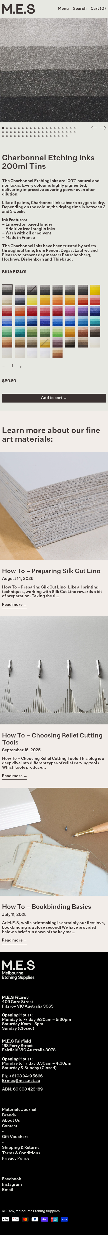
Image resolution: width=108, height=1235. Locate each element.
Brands (9, 1115)
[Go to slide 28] (35, 132)
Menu (63, 9)
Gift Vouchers (15, 1137)
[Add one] (20, 366)
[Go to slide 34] (59, 132)
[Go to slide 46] (31, 136)
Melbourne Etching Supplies (38, 1211)
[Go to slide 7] (27, 128)
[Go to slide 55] (67, 136)
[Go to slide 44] (23, 136)
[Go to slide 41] (11, 136)
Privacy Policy (15, 1159)
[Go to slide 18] (71, 128)
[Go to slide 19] (75, 128)
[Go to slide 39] (3, 136)
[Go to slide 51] (51, 136)
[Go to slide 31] (47, 132)
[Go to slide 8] (31, 128)
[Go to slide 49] (43, 136)
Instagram (12, 1185)
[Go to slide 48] (39, 136)
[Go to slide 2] (7, 128)
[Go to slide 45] (27, 136)
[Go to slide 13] (51, 128)
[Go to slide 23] (15, 132)
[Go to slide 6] (23, 128)
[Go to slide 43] (19, 136)
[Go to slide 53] (59, 136)
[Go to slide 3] (11, 128)
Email (7, 1190)
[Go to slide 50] (47, 136)
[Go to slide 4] (15, 128)
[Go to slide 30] (43, 132)
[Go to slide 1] (3, 128)
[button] (80, 9)
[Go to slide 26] (27, 132)
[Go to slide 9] (35, 128)
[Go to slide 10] (39, 128)
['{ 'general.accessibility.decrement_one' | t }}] (3, 366)
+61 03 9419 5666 (26, 1076)
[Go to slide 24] (19, 132)
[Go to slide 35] (63, 132)
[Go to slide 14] (55, 128)
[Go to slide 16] (63, 128)
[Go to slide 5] (19, 128)
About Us (11, 1121)
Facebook (11, 1179)
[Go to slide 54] (63, 136)
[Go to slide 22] (11, 132)
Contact (9, 1126)
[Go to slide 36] (67, 132)
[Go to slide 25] (23, 132)
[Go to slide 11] (43, 128)
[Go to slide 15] (59, 128)
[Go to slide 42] (15, 136)
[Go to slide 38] (75, 132)
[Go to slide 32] (51, 132)
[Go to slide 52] (55, 136)
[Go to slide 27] (31, 132)
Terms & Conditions (21, 1153)
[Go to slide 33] (55, 132)
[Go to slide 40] (7, 136)
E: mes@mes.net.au (21, 1081)
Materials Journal (19, 1110)
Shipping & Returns (20, 1148)
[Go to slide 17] (67, 128)
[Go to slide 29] (39, 132)
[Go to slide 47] (35, 136)
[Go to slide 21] (7, 132)
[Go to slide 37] (71, 132)
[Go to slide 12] (47, 128)
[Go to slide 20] (3, 132)
